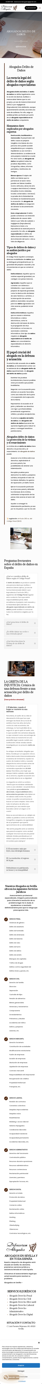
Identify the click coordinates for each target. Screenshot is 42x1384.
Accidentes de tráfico (17, 1023)
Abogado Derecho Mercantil (22, 1302)
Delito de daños (15, 951)
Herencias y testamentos (18, 1007)
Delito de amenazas (16, 935)
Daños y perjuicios (16, 1027)
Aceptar (21, 1365)
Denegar (21, 1371)
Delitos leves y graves (17, 971)
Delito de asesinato (16, 927)
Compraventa (14, 1011)
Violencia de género (16, 923)
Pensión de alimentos (17, 999)
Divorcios (12, 987)
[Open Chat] (11, 1377)
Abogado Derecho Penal (20, 1296)
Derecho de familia (16, 983)
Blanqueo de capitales (17, 959)
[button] (39, 1343)
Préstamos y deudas (17, 1019)
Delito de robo (14, 943)
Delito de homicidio (16, 931)
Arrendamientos (15, 1015)
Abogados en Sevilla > (13, 1282)
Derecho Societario (16, 1042)
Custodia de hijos (15, 995)
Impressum (22, 1381)
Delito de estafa (15, 955)
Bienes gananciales (16, 1003)
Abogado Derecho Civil (20, 1299)
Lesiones (12, 1031)
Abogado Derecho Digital (21, 1314)
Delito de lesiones (16, 939)
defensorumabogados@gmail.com (25, 2)
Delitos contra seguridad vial (20, 967)
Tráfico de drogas (16, 963)
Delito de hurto (14, 947)
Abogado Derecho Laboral (21, 1305)
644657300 (9, 2)
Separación (13, 991)
